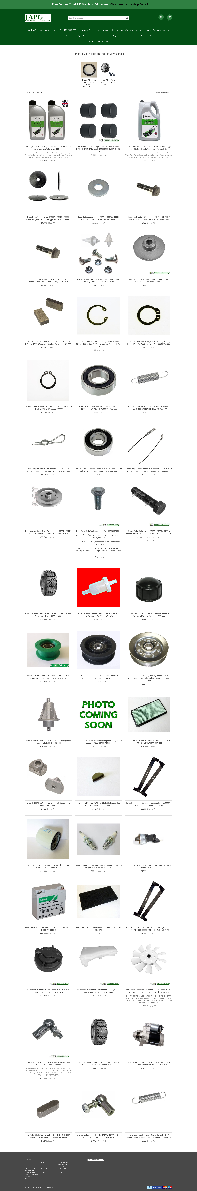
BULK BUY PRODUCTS (68, 30)
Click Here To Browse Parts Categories (42, 30)
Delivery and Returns (63, 1168)
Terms (43, 1172)
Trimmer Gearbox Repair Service (112, 36)
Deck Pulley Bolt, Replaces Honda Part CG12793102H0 (98, 531)
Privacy (27, 1178)
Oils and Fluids (42, 36)
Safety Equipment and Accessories (62, 36)
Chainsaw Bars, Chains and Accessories (126, 30)
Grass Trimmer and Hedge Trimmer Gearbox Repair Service (31, 1174)
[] (127, 18)
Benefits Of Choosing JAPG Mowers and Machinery (63, 1164)
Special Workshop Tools (87, 36)
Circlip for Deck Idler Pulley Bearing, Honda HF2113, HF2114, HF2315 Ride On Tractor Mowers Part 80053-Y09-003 (98, 344)
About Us (43, 1162)
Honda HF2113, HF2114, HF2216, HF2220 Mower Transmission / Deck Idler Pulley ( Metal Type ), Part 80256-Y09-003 (149, 678)
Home (26, 1162)
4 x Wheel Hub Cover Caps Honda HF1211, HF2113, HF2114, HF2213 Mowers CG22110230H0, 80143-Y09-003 (98, 149)
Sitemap (60, 1172)
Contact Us (44, 1168)
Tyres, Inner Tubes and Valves (97, 42)
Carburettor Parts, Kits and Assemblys (94, 30)
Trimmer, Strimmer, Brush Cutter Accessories (143, 36)
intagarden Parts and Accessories (157, 30)
